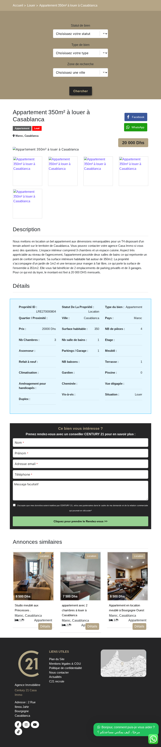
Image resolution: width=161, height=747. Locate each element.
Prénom (21, 453)
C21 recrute (56, 681)
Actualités (55, 676)
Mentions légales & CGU (65, 663)
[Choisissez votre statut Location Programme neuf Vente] (80, 33)
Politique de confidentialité (65, 668)
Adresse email (26, 464)
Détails (45, 626)
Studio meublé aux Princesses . (26, 607)
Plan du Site (56, 659)
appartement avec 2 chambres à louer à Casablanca (74, 607)
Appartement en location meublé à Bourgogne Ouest (126, 607)
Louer (31, 5)
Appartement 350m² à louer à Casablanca (68, 5)
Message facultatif (26, 484)
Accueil (18, 5)
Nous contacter (59, 672)
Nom (19, 442)
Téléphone (23, 474)
